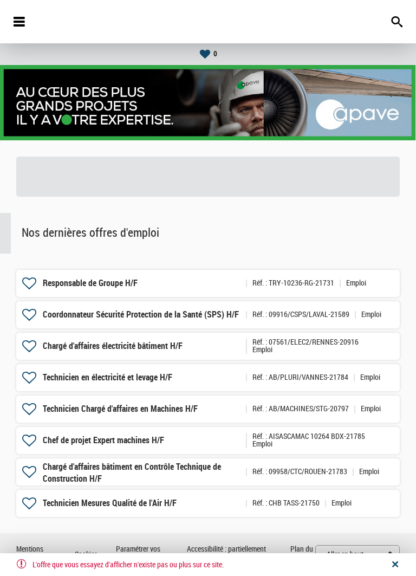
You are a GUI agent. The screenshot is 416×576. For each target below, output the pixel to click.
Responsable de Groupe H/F (90, 283)
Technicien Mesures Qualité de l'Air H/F (110, 503)
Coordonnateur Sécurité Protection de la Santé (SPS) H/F (141, 314)
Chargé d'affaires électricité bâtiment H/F (113, 346)
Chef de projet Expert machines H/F (103, 440)
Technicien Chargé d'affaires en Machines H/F (120, 409)
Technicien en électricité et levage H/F (107, 377)
